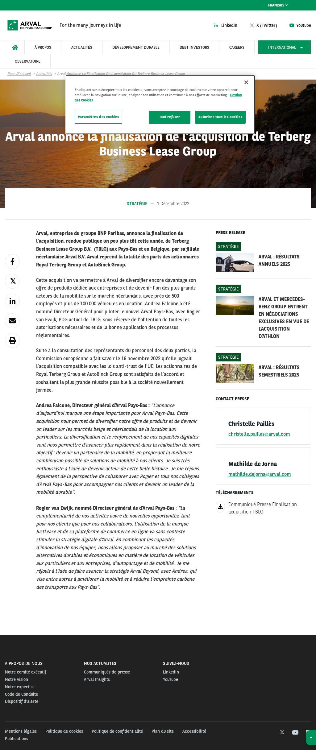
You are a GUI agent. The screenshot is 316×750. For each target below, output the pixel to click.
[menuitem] (14, 47)
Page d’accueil (19, 74)
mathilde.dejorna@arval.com (259, 474)
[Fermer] (246, 82)
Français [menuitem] (276, 5)
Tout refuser (169, 117)
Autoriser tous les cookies (220, 117)
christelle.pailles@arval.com (259, 434)
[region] (160, 104)
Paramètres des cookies (98, 117)
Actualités (44, 74)
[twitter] (282, 733)
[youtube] (295, 733)
